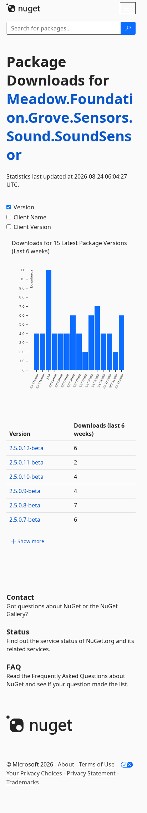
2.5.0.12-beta (26, 448)
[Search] (128, 28)
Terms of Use (97, 764)
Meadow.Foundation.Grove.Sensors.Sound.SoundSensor (69, 126)
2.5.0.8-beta (24, 505)
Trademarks (22, 782)
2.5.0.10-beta (26, 477)
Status (17, 632)
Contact (20, 597)
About (66, 764)
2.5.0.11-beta (26, 462)
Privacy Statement (91, 773)
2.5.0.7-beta (24, 520)
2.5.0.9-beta (24, 491)
